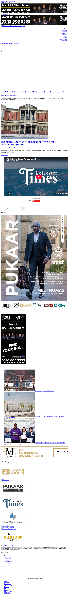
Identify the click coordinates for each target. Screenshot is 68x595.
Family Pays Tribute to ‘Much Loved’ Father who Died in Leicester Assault (33, 92)
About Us (6, 555)
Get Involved (7, 558)
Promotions (7, 563)
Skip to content (5, 1)
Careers (6, 560)
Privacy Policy (8, 561)
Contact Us (7, 557)
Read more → (4, 102)
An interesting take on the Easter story (45, 391)
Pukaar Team (4, 95)
